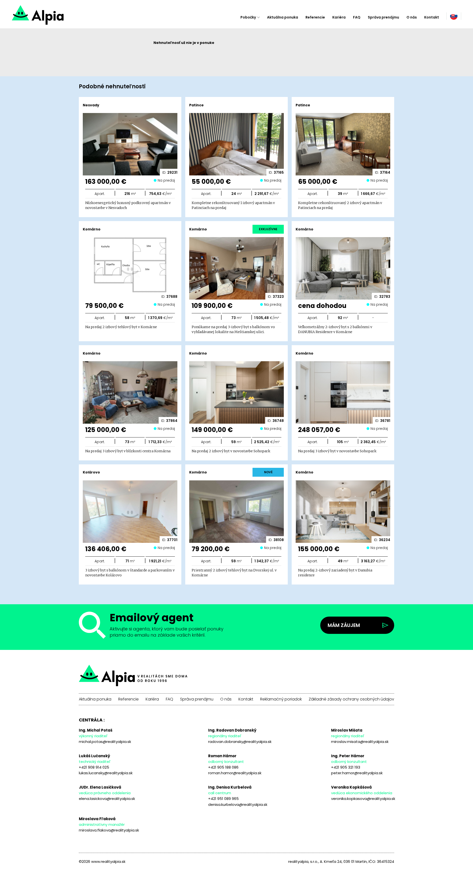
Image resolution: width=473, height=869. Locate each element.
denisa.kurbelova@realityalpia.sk (237, 804)
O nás (411, 17)
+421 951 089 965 (223, 798)
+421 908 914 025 (94, 767)
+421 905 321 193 (345, 767)
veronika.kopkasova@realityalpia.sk (363, 798)
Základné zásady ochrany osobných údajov (351, 699)
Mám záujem (344, 625)
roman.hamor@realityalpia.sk (234, 772)
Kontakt (431, 17)
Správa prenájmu (383, 17)
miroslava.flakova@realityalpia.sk (109, 830)
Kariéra (339, 17)
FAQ (356, 17)
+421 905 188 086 (223, 767)
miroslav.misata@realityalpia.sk (360, 741)
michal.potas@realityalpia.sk (105, 741)
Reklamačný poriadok (281, 699)
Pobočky (248, 17)
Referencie (315, 17)
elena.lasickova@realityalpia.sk (107, 798)
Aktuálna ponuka (282, 17)
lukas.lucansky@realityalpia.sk (106, 772)
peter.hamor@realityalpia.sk (357, 772)
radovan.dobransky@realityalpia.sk (239, 741)
